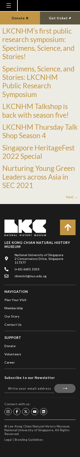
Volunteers (12, 354)
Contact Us (13, 324)
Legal (8, 439)
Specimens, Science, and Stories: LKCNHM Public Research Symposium (38, 81)
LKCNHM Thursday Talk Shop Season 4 (40, 131)
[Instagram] (8, 411)
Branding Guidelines (29, 439)
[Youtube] (34, 411)
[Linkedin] (43, 411)
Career (9, 362)
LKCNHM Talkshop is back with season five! (35, 110)
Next (72, 197)
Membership (13, 308)
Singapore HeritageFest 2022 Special (38, 151)
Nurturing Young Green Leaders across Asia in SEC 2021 (38, 177)
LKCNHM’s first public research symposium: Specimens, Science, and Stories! (38, 43)
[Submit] (65, 388)
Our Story (11, 316)
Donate (10, 346)
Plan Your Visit (15, 300)
